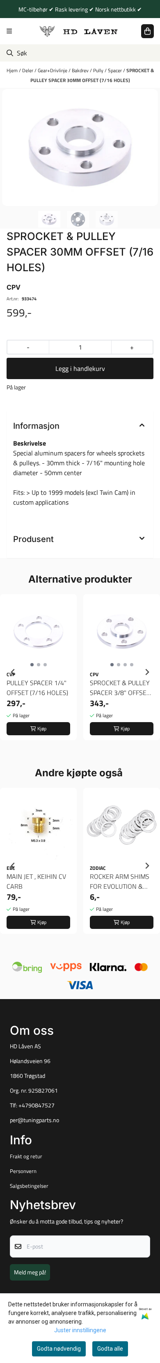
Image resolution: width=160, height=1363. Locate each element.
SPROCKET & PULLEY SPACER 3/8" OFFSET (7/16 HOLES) (120, 688)
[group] (38, 672)
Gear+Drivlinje (53, 70)
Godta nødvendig (59, 1348)
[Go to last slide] (13, 672)
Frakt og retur (26, 1156)
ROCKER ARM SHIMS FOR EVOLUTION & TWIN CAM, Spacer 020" (119, 881)
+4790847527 (36, 1105)
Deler (28, 70)
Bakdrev (81, 70)
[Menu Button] (9, 31)
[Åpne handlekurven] (147, 31)
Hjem (13, 70)
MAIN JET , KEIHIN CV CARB (36, 881)
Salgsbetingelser (29, 1186)
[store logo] (78, 31)
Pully (99, 70)
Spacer (115, 70)
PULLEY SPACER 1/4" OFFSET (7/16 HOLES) (37, 688)
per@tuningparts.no (34, 1120)
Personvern (23, 1171)
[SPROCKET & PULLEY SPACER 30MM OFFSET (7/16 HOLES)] (80, 147)
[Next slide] (146, 672)
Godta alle (110, 1348)
